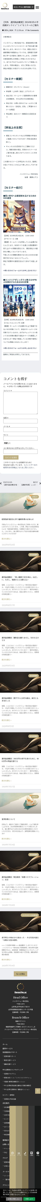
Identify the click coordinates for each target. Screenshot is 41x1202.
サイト (5, 435)
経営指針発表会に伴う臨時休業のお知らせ (18, 519)
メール (6, 426)
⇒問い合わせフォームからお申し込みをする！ (20, 270)
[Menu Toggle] (37, 7)
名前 (5, 418)
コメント (7, 390)
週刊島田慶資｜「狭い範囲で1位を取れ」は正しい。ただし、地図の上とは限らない (20, 578)
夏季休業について (8, 819)
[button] (20, 973)
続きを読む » (6, 538)
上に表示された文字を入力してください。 (19, 448)
